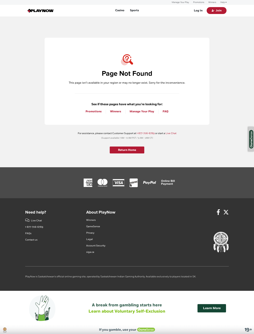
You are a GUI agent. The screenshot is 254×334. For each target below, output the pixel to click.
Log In (198, 10)
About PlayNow (100, 212)
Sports (134, 10)
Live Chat (171, 133)
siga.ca (90, 252)
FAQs (28, 233)
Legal (89, 239)
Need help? (35, 212)
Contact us (31, 239)
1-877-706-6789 (146, 133)
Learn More (212, 308)
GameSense (93, 226)
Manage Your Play (180, 2)
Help (222, 2)
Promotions (198, 2)
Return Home (127, 150)
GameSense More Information (251, 139)
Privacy (90, 232)
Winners (212, 2)
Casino (119, 10)
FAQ (165, 111)
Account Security (95, 245)
